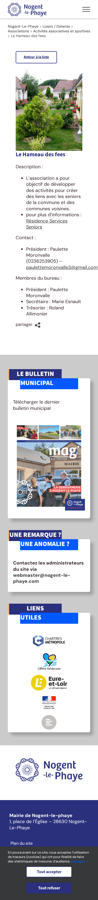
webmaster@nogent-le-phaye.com (41, 578)
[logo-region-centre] (49, 655)
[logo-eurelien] (49, 677)
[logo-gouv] (49, 698)
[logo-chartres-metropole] (49, 636)
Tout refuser (49, 888)
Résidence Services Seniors (46, 224)
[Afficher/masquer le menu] (86, 9)
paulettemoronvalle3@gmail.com (62, 267)
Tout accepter (49, 872)
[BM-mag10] (49, 424)
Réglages (78, 861)
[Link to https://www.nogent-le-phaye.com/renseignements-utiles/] (49, 722)
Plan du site (21, 843)
